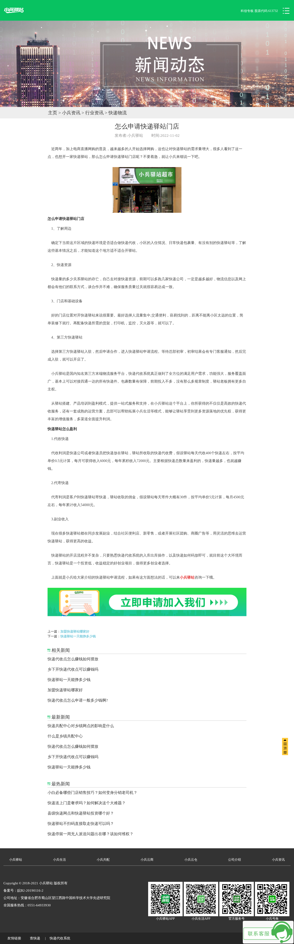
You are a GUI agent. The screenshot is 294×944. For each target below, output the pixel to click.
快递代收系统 (60, 938)
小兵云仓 (190, 859)
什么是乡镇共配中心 (65, 736)
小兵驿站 (15, 859)
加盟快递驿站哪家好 (74, 631)
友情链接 (14, 938)
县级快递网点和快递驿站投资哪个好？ (81, 813)
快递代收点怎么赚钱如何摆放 (73, 659)
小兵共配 (103, 859)
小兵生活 (59, 859)
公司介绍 (234, 859)
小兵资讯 (71, 112)
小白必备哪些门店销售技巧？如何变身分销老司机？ (92, 792)
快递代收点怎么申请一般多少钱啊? (78, 700)
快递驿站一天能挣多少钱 (78, 636)
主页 (52, 112)
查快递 (35, 938)
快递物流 (117, 112)
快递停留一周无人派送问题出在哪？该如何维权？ (90, 834)
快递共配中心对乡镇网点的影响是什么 (81, 726)
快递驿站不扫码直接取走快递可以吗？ (81, 823)
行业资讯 (94, 112)
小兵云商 (147, 859)
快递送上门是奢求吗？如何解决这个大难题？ (87, 803)
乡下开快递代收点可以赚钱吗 (73, 669)
